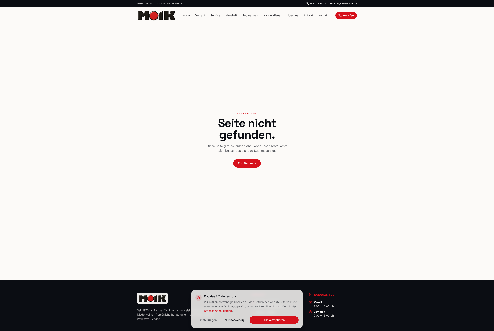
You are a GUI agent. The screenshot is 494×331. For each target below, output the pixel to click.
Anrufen (348, 15)
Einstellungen (208, 320)
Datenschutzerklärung (218, 310)
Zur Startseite (247, 163)
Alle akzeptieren (274, 320)
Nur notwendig (235, 320)
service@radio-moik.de (343, 3)
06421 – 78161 (318, 3)
